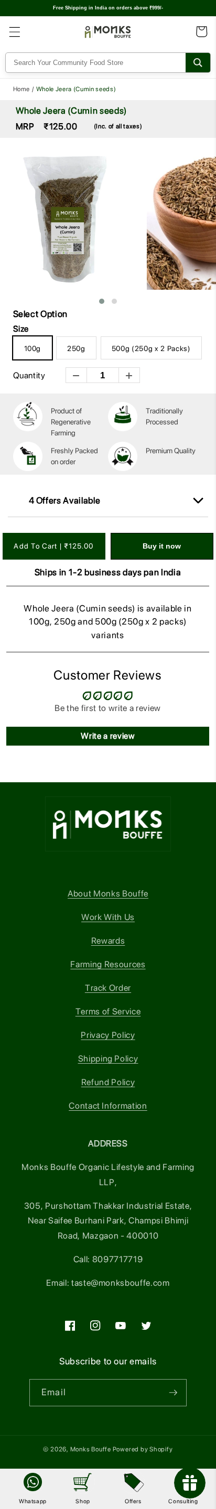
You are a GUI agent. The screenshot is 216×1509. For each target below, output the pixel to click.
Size (21, 330)
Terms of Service (108, 1011)
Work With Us (108, 917)
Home (21, 89)
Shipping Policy (108, 1058)
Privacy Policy (108, 1035)
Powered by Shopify (143, 1449)
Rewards (108, 940)
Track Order (108, 987)
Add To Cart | (53, 546)
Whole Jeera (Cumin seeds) (71, 110)
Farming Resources (107, 964)
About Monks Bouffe (108, 893)
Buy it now (162, 546)
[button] (14, 31)
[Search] (198, 62)
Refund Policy (108, 1082)
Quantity (29, 375)
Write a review (107, 736)
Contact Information (108, 1105)
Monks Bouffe (90, 1449)
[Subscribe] (173, 1392)
